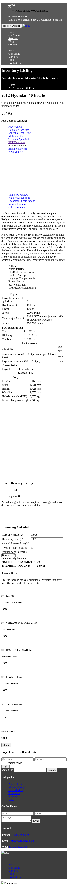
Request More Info (18, 129)
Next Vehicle (15, 151)
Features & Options (19, 197)
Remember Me (14, 762)
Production (14, 793)
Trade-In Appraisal (18, 139)
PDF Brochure (16, 142)
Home (11, 32)
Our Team (14, 35)
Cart (10, 7)
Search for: (7, 769)
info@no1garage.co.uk (22, 840)
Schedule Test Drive (19, 132)
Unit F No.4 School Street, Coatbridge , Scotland (35, 19)
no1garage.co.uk (18, 846)
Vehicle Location (17, 204)
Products (13, 796)
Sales (11, 799)
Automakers (15, 783)
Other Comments (17, 207)
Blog (11, 41)
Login (11, 4)
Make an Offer (16, 136)
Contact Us (14, 44)
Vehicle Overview (18, 194)
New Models (15, 790)
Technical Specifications (21, 200)
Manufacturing (16, 787)
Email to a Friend (17, 148)
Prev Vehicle (15, 126)
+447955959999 (17, 16)
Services (13, 38)
